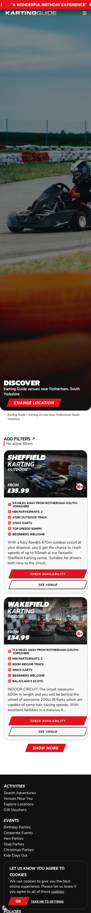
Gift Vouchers (15, 809)
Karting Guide (16, 415)
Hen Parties (14, 838)
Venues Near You (18, 798)
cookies (57, 891)
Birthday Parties (17, 827)
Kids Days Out (16, 855)
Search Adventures (20, 792)
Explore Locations (19, 804)
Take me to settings (47, 901)
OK (18, 901)
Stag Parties (14, 844)
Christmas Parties (19, 849)
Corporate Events (18, 832)
